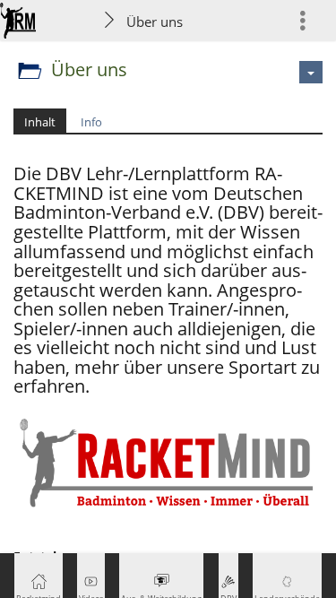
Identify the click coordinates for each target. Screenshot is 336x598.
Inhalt (40, 122)
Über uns (154, 21)
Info (91, 122)
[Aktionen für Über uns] (311, 72)
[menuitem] (310, 20)
